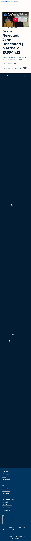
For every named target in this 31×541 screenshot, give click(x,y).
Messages (6, 57)
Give (4, 477)
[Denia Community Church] (11, 3)
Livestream (6, 480)
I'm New (5, 471)
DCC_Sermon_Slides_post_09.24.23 (12, 68)
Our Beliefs (6, 491)
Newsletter (6, 508)
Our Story (5, 488)
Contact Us (6, 510)
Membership (7, 505)
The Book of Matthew (18, 57)
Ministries (5, 502)
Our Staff (5, 494)
